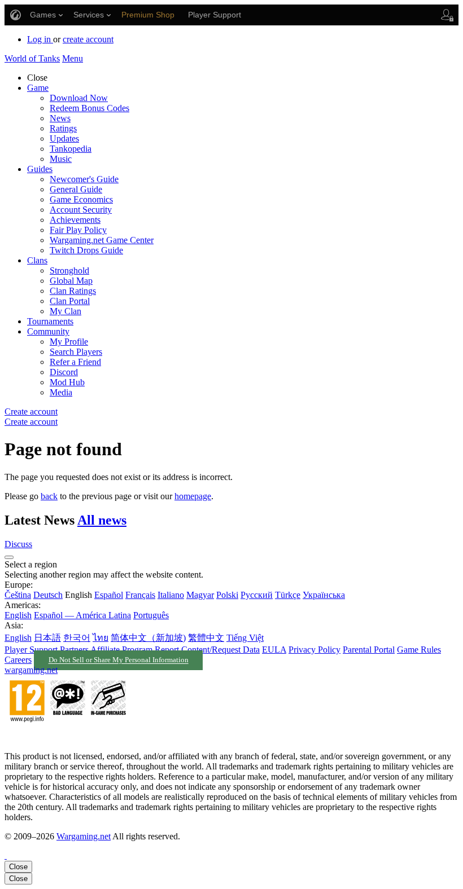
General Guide (76, 189)
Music (61, 159)
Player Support (31, 649)
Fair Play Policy (78, 230)
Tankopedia (70, 148)
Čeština (18, 595)
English (18, 615)
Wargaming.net (83, 836)
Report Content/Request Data (207, 649)
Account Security (81, 209)
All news (101, 520)
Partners (74, 649)
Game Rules (419, 649)
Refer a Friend (75, 362)
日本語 (47, 637)
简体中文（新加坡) (148, 637)
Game (38, 88)
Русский (257, 595)
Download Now (79, 98)
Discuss (18, 544)
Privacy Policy (314, 649)
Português (151, 615)
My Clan (65, 311)
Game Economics (81, 199)
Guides (40, 169)
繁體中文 (206, 637)
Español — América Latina (82, 615)
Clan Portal (70, 301)
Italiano (171, 595)
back (49, 496)
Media (61, 392)
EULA (274, 649)
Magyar (200, 595)
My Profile (69, 341)
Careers (18, 659)
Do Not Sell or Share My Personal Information (119, 660)
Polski (227, 595)
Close (18, 866)
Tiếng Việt (245, 637)
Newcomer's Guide (84, 179)
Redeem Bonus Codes (89, 108)
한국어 (76, 637)
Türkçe (287, 595)
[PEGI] (68, 737)
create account (88, 39)
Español (108, 595)
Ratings (63, 128)
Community (48, 331)
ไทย (100, 637)
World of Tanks (32, 58)
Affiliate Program (121, 649)
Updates (64, 138)
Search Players (76, 352)
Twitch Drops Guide (86, 250)
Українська (324, 595)
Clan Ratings (73, 291)
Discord (64, 372)
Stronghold (69, 270)
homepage (192, 496)
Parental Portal (369, 649)
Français (140, 595)
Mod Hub (67, 382)
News (60, 118)
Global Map (71, 280)
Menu (72, 58)
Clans (37, 260)
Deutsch (48, 595)
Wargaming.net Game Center (102, 240)
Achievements (75, 220)
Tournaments (50, 321)
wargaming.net (31, 670)
